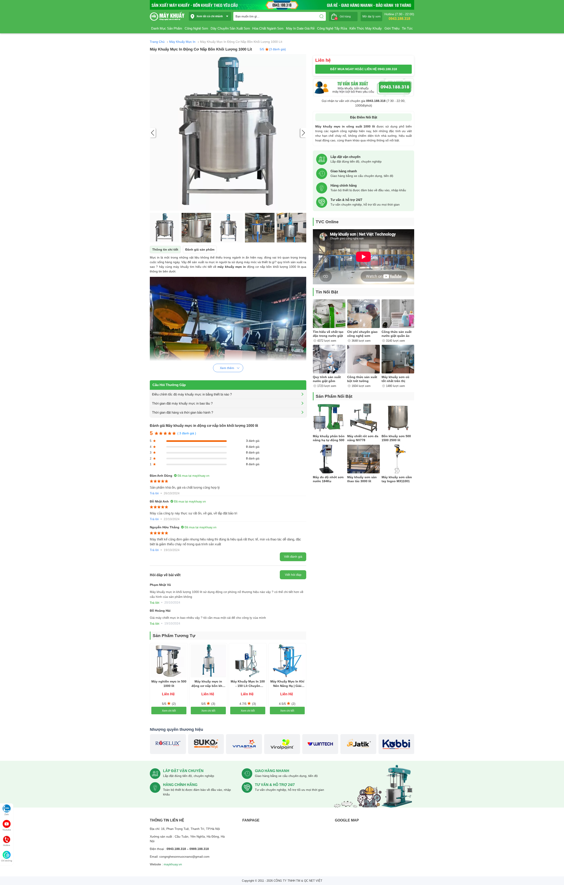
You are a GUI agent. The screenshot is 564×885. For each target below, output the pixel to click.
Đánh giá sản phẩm (199, 249)
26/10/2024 (172, 493)
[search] (321, 16)
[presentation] (153, 132)
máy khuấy (181, 266)
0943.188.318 (399, 19)
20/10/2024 (172, 602)
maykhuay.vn (173, 864)
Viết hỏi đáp (293, 574)
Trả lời (154, 493)
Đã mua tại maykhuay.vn (193, 475)
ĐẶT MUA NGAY (363, 69)
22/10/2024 (172, 519)
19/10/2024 (172, 550)
